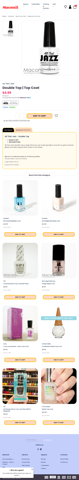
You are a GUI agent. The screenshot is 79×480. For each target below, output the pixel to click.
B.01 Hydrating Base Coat (12, 221)
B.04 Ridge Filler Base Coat (51, 221)
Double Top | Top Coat (34, 16)
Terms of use (6, 478)
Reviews (19, 130)
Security (18, 478)
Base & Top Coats (21, 16)
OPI (4, 281)
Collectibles (35, 4)
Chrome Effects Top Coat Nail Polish (15, 284)
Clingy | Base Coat (48, 284)
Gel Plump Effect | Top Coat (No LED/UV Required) (17, 410)
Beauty (25, 4)
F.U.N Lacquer (46, 406)
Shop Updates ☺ (8, 459)
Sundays (6, 218)
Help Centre (26, 465)
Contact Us (64, 462)
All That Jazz (8, 83)
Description (8, 130)
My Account (26, 459)
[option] (49, 47)
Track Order (26, 462)
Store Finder (64, 459)
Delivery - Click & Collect (8, 463)
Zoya (5, 344)
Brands (43, 459)
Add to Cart (39, 116)
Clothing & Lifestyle (46, 6)
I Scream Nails (46, 344)
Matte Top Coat (47, 409)
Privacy (13, 478)
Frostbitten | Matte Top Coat (52, 346)
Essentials (11, 16)
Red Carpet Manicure (48, 281)
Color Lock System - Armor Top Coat (16, 346)
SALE (54, 4)
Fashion (43, 468)
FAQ (3, 467)
